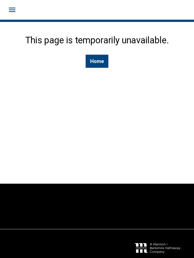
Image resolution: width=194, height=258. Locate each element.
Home (97, 61)
